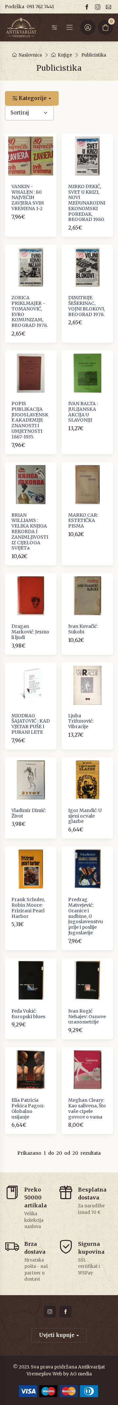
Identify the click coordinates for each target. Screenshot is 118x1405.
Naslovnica (30, 55)
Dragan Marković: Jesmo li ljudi (30, 631)
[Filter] (54, 27)
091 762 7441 (40, 7)
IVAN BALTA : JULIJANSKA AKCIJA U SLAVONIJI (83, 412)
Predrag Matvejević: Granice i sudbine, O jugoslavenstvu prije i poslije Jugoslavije (85, 916)
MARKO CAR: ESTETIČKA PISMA (83, 520)
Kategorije (32, 98)
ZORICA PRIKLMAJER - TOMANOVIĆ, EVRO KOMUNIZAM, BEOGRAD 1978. (29, 311)
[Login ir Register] (87, 27)
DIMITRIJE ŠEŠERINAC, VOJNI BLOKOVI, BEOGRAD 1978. (86, 306)
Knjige (65, 55)
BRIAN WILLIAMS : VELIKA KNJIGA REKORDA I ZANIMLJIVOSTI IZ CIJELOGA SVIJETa (29, 531)
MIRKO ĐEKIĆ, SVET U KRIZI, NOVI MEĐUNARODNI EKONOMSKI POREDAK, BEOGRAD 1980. (86, 203)
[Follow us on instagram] (98, 6)
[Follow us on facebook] (87, 6)
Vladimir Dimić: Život (28, 813)
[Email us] (109, 6)
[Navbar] (69, 27)
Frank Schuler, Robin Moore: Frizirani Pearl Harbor (28, 908)
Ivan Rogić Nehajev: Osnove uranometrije (87, 1016)
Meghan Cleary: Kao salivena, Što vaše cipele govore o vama (87, 1108)
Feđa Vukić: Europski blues (28, 1014)
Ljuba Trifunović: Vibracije (80, 721)
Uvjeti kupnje (56, 1335)
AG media (81, 1374)
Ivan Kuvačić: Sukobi (83, 629)
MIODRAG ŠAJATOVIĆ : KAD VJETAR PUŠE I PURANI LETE (30, 724)
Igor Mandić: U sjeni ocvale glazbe (85, 816)
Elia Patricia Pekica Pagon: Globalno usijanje (27, 1108)
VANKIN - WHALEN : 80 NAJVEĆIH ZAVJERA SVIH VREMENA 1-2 (27, 197)
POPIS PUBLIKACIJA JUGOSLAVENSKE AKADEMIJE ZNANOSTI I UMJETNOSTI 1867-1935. (29, 420)
